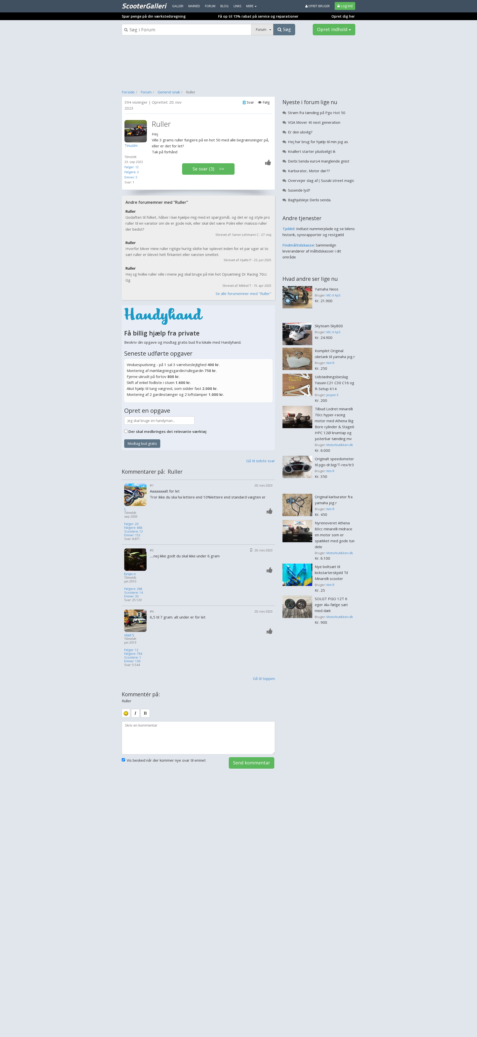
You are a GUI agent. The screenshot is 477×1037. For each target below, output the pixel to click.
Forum (146, 91)
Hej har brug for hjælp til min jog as (318, 141)
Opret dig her (343, 16)
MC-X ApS (333, 295)
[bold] (145, 713)
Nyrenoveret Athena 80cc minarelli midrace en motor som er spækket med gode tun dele (335, 534)
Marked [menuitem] (194, 6)
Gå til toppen (264, 678)
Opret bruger (319, 6)
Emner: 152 (132, 535)
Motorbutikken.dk (339, 445)
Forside (128, 91)
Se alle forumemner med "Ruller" (243, 293)
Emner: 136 (132, 661)
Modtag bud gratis (142, 443)
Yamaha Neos (326, 289)
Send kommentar (251, 763)
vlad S (129, 635)
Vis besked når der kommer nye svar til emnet (166, 760)
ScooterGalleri (144, 5)
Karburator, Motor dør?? (309, 170)
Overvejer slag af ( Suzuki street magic (321, 180)
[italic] (135, 713)
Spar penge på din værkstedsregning (154, 16)
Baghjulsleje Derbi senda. (309, 199)
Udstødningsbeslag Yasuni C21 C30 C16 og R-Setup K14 (334, 382)
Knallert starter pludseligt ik (311, 151)
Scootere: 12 (133, 531)
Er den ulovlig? (300, 131)
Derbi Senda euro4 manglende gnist (318, 161)
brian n (130, 574)
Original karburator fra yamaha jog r (334, 499)
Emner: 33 (131, 596)
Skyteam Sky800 (329, 325)
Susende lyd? (299, 190)
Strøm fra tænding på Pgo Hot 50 (316, 112)
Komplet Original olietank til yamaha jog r (335, 353)
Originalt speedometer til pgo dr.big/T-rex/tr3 (334, 461)
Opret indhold (333, 29)
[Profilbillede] (136, 131)
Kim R (330, 363)
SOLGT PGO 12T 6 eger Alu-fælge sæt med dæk (331, 604)
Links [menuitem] (237, 6)
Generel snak (169, 91)
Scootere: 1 (132, 657)
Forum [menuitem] (210, 6)
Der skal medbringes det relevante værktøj (167, 431)
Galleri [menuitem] (177, 6)
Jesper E (332, 395)
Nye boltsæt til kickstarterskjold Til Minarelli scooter (331, 572)
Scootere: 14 (133, 592)
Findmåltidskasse (298, 245)
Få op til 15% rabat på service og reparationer (258, 16)
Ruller (130, 211)
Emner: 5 (130, 177)
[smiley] (126, 713)
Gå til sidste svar (260, 460)
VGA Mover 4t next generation (314, 122)
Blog (224, 6)
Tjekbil (288, 228)
